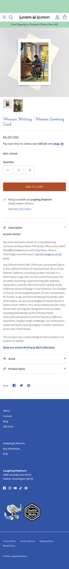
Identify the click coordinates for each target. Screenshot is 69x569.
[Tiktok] (20, 488)
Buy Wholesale (11, 448)
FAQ (5, 454)
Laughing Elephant (18, 556)
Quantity (8, 162)
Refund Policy (9, 545)
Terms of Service (27, 541)
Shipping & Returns (14, 443)
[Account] (56, 17)
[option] (34, 62)
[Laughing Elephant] (34, 17)
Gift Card (8, 426)
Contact (7, 416)
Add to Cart (34, 186)
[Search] (12, 17)
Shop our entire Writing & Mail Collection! (29, 347)
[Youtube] (15, 488)
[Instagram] (9, 488)
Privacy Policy (9, 541)
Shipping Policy (46, 541)
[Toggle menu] (4, 17)
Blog (5, 421)
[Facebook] (4, 488)
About (6, 410)
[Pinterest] (26, 488)
